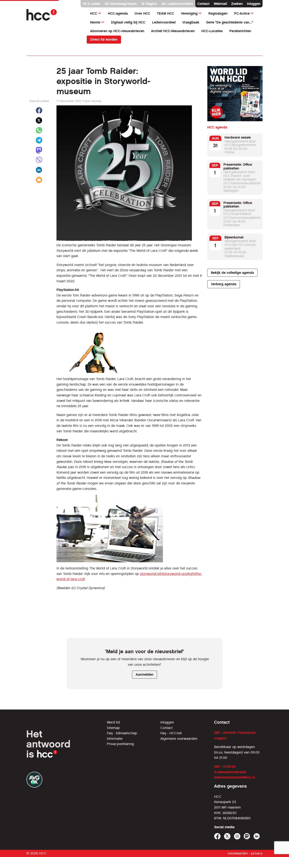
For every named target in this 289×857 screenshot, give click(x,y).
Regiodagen (217, 13)
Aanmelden (144, 674)
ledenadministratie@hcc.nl (234, 777)
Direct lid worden (103, 39)
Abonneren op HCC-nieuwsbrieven (117, 31)
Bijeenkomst (234, 237)
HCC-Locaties (212, 31)
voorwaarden (238, 853)
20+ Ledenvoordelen (177, 4)
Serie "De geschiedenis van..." (229, 22)
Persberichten (240, 31)
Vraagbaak (190, 22)
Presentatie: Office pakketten (237, 166)
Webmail (220, 4)
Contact (203, 4)
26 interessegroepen (121, 4)
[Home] (54, 15)
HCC (93, 13)
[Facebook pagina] (217, 836)
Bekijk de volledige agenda (232, 273)
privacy (257, 853)
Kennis (95, 22)
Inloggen (253, 4)
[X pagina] (227, 836)
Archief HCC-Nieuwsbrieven (173, 31)
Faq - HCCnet (171, 733)
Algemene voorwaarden (178, 739)
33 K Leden (91, 4)
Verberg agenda (223, 284)
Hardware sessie (237, 137)
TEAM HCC (165, 13)
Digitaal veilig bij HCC (128, 22)
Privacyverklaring (120, 744)
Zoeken (237, 4)
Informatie (114, 739)
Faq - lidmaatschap (122, 733)
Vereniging (189, 13)
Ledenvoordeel (164, 22)
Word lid (113, 722)
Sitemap (113, 728)
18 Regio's (149, 4)
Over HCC (142, 13)
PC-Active (242, 13)
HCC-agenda (118, 13)
